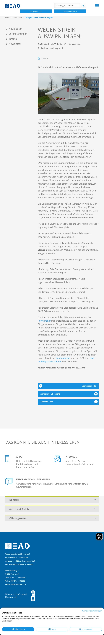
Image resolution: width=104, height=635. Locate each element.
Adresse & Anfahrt (20, 509)
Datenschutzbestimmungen (92, 611)
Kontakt (14, 499)
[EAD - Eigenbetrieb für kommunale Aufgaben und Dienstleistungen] (25, 6)
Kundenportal (63, 358)
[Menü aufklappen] (97, 5)
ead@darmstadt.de (18, 584)
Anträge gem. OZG (36, 11)
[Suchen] (83, 5)
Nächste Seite (46, 401)
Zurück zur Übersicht (50, 394)
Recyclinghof (44, 320)
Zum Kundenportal (70, 11)
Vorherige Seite (89, 386)
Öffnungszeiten (18, 518)
